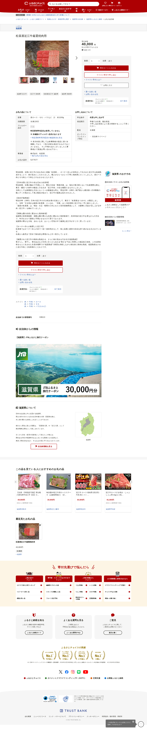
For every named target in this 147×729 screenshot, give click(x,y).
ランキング (51, 10)
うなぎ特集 (79, 585)
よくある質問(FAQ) (73, 632)
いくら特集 (92, 585)
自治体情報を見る (45, 446)
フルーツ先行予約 (51, 598)
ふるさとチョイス (33, 678)
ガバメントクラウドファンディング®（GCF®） (67, 678)
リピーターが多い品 (23, 592)
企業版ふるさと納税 (115, 678)
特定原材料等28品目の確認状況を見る (47, 138)
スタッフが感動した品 (53, 592)
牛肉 (31, 302)
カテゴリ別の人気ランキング (26, 585)
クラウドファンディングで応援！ (115, 585)
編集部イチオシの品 (52, 585)
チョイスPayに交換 (111, 592)
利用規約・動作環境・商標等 (112, 716)
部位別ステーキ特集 (80, 598)
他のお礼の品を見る (40, 156)
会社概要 (28, 716)
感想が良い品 (21, 598)
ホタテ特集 (92, 592)
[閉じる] (133, 722)
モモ (37, 304)
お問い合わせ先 (92, 94)
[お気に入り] (141, 724)
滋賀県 (19, 554)
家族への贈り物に (110, 598)
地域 (39, 10)
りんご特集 (79, 592)
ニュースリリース (40, 716)
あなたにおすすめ (65, 10)
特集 (77, 10)
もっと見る (126, 231)
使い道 (86, 10)
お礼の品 (24, 10)
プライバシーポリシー (76, 716)
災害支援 (96, 678)
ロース (38, 302)
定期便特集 (92, 598)
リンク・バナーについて (57, 716)
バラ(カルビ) (41, 306)
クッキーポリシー (93, 716)
